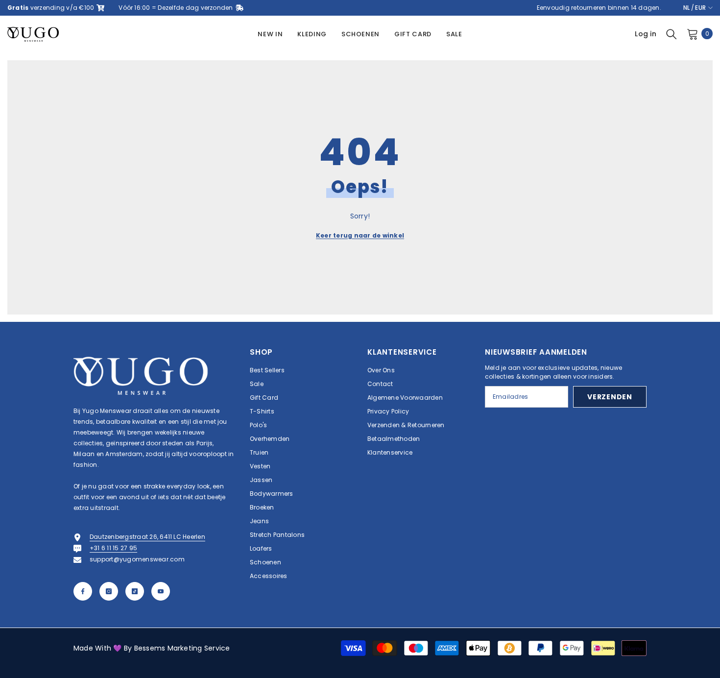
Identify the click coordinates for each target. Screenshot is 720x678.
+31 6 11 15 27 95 (113, 548)
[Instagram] (108, 591)
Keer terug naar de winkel (360, 235)
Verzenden (609, 397)
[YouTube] (160, 591)
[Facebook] (82, 591)
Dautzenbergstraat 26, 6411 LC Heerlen (147, 537)
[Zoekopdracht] (671, 34)
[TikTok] (134, 591)
